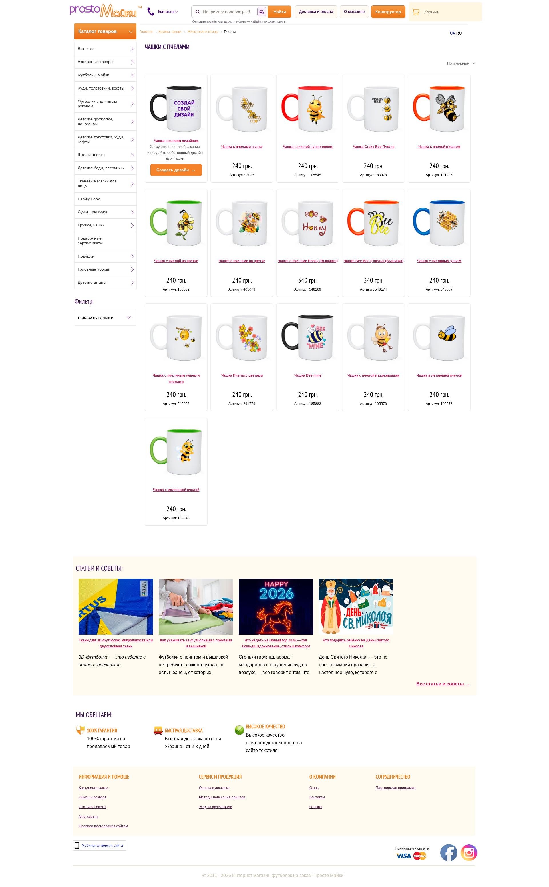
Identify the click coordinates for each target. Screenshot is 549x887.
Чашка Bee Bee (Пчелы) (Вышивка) (373, 261)
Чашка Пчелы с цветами (242, 375)
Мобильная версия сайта (102, 846)
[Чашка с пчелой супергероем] (308, 107)
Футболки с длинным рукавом (97, 103)
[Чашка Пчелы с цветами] (242, 336)
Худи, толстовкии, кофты (101, 88)
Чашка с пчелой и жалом (439, 147)
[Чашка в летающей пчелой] (439, 336)
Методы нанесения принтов (222, 797)
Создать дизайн (176, 170)
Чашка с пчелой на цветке (176, 261)
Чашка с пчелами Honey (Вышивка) (308, 261)
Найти (280, 11)
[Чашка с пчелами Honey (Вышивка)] (308, 221)
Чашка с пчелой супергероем (308, 147)
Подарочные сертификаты (90, 240)
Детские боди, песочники (101, 168)
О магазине (354, 11)
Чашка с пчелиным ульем (439, 261)
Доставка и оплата (316, 11)
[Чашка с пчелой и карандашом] (373, 336)
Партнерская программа (396, 788)
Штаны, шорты (91, 154)
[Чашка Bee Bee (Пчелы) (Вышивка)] (373, 221)
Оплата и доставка (214, 788)
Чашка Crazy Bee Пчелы (373, 147)
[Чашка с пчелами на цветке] (242, 221)
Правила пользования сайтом (103, 826)
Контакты (317, 797)
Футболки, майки (93, 75)
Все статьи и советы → (443, 683)
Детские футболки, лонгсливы (95, 121)
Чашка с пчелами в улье (242, 147)
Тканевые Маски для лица (97, 183)
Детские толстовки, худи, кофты (101, 139)
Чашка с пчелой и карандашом (373, 375)
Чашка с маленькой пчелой (176, 490)
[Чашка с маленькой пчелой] (176, 450)
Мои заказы (88, 817)
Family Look (89, 199)
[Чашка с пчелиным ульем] (439, 221)
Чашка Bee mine (307, 375)
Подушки (86, 256)
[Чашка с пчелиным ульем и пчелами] (176, 336)
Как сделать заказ (93, 788)
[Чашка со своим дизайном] (176, 107)
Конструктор (388, 11)
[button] (105, 317)
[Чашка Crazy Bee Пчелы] (373, 107)
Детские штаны (92, 282)
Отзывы (315, 807)
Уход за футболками (215, 807)
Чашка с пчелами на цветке (242, 261)
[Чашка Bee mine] (308, 336)
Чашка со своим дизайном (176, 141)
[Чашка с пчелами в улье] (242, 107)
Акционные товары (95, 61)
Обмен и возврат (92, 797)
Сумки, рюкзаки (92, 212)
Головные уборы (93, 269)
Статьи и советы (92, 807)
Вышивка (86, 48)
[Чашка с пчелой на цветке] (176, 221)
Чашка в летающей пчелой (439, 375)
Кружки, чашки (91, 225)
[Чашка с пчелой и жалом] (439, 107)
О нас (314, 788)
